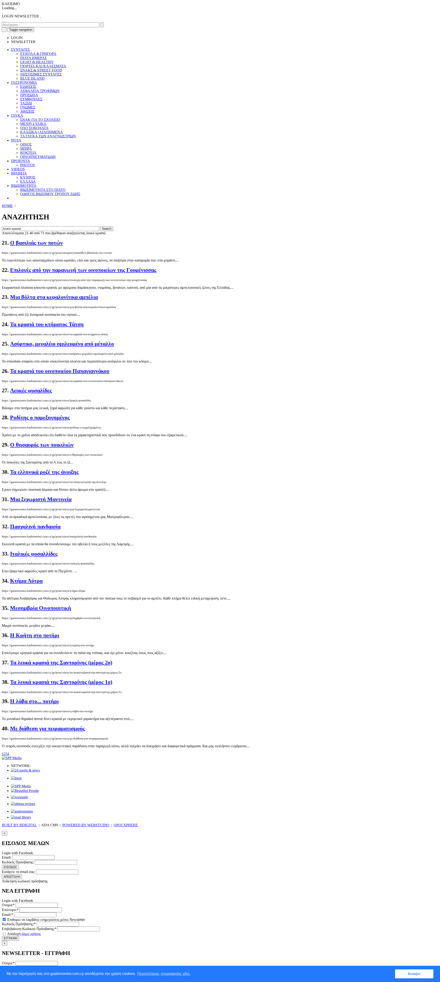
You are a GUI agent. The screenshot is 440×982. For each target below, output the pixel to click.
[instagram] (4, 20)
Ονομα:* (8, 905)
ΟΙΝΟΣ (26, 144)
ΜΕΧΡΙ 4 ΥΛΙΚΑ (33, 124)
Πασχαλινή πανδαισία (35, 526)
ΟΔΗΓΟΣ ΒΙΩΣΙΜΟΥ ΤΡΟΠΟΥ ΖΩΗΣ (50, 194)
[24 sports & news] (25, 770)
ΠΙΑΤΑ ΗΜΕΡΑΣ (33, 58)
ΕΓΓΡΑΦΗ (10, 938)
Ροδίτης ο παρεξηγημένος (40, 417)
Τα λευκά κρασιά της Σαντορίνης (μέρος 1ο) (61, 682)
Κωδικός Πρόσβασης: (18, 862)
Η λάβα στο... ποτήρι (34, 701)
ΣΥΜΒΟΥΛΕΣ (31, 99)
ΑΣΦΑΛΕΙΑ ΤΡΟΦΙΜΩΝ (40, 91)
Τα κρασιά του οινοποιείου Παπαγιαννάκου (59, 371)
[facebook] (2, 20)
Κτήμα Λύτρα (26, 581)
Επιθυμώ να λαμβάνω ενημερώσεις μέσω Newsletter (45, 920)
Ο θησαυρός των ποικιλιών (42, 445)
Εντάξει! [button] (414, 974)
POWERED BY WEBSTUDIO (85, 825)
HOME (7, 206)
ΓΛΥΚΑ (17, 115)
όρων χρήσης (31, 934)
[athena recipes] (23, 804)
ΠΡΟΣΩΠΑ (29, 95)
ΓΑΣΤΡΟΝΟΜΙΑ (24, 83)
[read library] (21, 817)
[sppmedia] (12, 758)
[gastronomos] (22, 811)
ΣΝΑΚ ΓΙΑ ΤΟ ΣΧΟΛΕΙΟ (40, 120)
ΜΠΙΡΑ (26, 148)
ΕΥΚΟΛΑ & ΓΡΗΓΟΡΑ (38, 54)
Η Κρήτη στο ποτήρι (34, 635)
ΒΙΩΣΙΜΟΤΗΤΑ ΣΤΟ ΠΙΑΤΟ (43, 190)
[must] (16, 778)
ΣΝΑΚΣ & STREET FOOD (41, 70)
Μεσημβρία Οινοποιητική (40, 608)
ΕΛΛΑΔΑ (28, 181)
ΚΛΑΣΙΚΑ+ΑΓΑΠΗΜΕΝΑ (41, 132)
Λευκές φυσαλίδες (31, 390)
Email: (6, 857)
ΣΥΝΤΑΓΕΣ (20, 50)
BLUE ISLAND (32, 78)
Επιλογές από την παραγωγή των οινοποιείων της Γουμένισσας (83, 270)
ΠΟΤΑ (16, 140)
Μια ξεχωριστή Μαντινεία (41, 499)
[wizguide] (19, 797)
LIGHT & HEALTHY (37, 62)
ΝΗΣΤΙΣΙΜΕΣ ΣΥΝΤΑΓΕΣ (41, 74)
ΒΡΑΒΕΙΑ (19, 173)
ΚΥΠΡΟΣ (27, 177)
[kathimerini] (21, 786)
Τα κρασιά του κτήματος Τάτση (47, 324)
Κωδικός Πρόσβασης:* (19, 924)
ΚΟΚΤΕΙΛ (28, 153)
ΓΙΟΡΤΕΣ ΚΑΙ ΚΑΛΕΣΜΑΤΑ (43, 66)
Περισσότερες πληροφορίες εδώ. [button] (163, 974)
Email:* (7, 915)
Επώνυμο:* (10, 910)
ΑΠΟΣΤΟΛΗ (12, 876)
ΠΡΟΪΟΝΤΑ (20, 161)
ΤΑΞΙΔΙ (26, 103)
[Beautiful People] (25, 791)
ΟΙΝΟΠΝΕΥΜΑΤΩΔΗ (38, 157)
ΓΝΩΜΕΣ (27, 107)
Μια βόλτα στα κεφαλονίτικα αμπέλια (54, 297)
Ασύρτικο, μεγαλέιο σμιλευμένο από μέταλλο (62, 344)
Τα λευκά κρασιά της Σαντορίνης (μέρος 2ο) (61, 663)
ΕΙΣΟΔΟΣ (10, 867)
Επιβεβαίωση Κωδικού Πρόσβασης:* (29, 929)
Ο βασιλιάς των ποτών (36, 243)
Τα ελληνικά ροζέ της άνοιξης (44, 472)
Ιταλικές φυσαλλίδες (34, 554)
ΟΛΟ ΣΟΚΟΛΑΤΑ (34, 128)
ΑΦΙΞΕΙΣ (27, 111)
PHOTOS (27, 165)
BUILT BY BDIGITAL (19, 825)
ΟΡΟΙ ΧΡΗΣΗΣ (126, 825)
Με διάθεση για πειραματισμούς (47, 728)
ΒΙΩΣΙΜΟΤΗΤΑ (23, 186)
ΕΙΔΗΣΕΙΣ (28, 87)
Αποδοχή (23, 934)
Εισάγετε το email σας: (18, 872)
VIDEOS (18, 169)
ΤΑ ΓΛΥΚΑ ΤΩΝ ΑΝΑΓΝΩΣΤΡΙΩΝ (48, 136)
